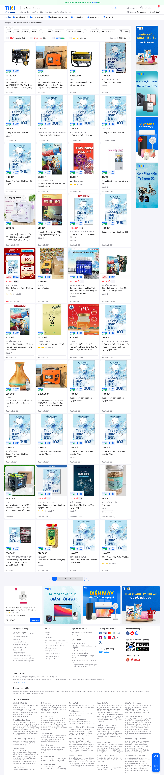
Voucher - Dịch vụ (104, 742)
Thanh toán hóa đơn (103, 745)
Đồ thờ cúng (76, 750)
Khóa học (114, 745)
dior (20, 691)
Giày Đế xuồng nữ (53, 741)
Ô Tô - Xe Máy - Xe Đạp (106, 756)
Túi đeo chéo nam (52, 767)
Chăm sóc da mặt (18, 751)
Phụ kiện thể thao (137, 722)
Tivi (130, 711)
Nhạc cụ (84, 750)
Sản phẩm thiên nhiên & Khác (24, 757)
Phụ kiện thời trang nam (81, 714)
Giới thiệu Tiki (49, 632)
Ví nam (43, 767)
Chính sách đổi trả (18, 650)
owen (47, 691)
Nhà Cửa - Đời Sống (76, 739)
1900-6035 (22, 632)
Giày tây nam (55, 747)
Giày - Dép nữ (46, 733)
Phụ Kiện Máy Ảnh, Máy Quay (134, 741)
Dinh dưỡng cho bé (23, 711)
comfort (140, 691)
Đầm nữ (48, 705)
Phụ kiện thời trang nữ (76, 713)
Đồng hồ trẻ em (90, 723)
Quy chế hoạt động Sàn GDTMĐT (82, 632)
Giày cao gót (45, 736)
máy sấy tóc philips (139, 760)
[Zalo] (136, 633)
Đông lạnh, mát (26, 726)
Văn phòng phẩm (113, 768)
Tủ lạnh (131, 707)
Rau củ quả (19, 724)
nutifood (95, 691)
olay (130, 691)
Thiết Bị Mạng (80, 733)
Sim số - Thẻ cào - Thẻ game (113, 752)
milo (73, 691)
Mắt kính (86, 713)
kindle (101, 691)
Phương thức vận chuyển (21, 644)
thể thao (68, 12)
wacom (113, 691)
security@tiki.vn (29, 660)
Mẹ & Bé (109, 712)
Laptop (87, 735)
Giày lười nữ (57, 739)
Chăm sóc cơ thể (22, 754)
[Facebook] (128, 633)
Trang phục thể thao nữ (132, 719)
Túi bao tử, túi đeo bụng (58, 769)
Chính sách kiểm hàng (20, 647)
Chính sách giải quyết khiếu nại (54, 645)
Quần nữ (54, 705)
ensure (52, 691)
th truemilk (35, 691)
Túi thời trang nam (48, 764)
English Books (108, 769)
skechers (78, 691)
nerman (107, 691)
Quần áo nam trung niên (52, 728)
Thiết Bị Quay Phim (137, 750)
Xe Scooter (114, 760)
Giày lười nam (45, 747)
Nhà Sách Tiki (102, 765)
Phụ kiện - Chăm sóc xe (105, 758)
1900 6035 (21, 682)
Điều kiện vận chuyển (51, 659)
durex (57, 691)
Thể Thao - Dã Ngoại (133, 716)
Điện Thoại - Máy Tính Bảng (24, 739)
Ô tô (108, 760)
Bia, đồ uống (20, 729)
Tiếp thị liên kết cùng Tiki (53, 653)
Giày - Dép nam (47, 745)
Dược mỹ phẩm (30, 763)
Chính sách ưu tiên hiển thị (80, 653)
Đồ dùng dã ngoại (138, 720)
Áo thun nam (45, 719)
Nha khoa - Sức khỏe (109, 750)
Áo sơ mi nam (53, 720)
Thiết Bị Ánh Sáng (138, 743)
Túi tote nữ (52, 761)
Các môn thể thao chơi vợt (137, 728)
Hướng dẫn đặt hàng (19, 642)
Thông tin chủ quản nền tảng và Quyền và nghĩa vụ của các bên (84, 665)
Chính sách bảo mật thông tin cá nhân (57, 643)
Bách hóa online (107, 714)
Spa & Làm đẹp (111, 746)
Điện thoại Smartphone (20, 741)
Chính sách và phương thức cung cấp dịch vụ (83, 656)
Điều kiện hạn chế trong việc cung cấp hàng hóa (84, 647)
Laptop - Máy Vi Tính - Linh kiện (81, 727)
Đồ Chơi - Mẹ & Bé (20, 703)
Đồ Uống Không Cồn (80, 765)
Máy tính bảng (21, 745)
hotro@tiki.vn (29, 658)
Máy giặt (131, 709)
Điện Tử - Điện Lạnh (133, 703)
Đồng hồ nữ (80, 721)
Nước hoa (20, 761)
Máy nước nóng (137, 711)
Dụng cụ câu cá (134, 726)
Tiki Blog (47, 635)
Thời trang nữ (46, 703)
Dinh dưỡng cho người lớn (24, 712)
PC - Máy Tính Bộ (78, 735)
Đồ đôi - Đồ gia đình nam (55, 724)
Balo (70, 705)
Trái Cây (15, 722)
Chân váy (55, 709)
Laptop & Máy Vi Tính (112, 716)
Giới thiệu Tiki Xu (50, 651)
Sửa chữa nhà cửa (78, 743)
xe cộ (34, 12)
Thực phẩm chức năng (23, 753)
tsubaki (41, 693)
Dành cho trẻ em (22, 731)
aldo (84, 691)
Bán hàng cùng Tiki (78, 635)
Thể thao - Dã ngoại (106, 709)
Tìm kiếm (114, 8)
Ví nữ (61, 759)
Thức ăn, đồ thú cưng (23, 733)
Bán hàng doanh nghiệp (52, 656)
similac (135, 691)
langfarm (22, 693)
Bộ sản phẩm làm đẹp (24, 762)
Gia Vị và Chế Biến (78, 761)
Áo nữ (43, 705)
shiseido (16, 693)
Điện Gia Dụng (18, 767)
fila (37, 693)
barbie (42, 691)
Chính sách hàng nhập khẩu (22, 655)
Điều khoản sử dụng (51, 648)
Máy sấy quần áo (135, 712)
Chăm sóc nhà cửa (25, 735)
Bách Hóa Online (75, 756)
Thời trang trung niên (51, 712)
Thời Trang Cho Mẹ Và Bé (21, 705)
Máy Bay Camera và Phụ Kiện (137, 751)
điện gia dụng (25, 12)
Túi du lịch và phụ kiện (80, 705)
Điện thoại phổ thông (23, 743)
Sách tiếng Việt (102, 768)
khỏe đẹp (48, 12)
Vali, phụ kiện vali (88, 707)
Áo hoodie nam (50, 722)
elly (69, 691)
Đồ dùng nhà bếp (18, 769)
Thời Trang (114, 705)
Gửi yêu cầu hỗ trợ (18, 639)
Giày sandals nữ (52, 737)
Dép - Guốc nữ (55, 736)
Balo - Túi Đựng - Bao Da (137, 746)
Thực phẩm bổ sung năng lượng (138, 732)
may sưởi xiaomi (135, 763)
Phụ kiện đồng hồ (78, 723)
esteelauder (27, 691)
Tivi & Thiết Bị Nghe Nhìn (108, 719)
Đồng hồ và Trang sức (77, 719)
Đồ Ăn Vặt (76, 763)
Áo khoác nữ (56, 707)
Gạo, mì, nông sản (23, 728)
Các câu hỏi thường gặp (20, 636)
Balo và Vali (73, 703)
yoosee (125, 691)
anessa (118, 691)
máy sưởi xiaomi (140, 765)
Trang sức (72, 721)
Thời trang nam (47, 716)
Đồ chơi (32, 705)
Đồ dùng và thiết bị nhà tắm (82, 746)
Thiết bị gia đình (30, 769)
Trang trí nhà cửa (74, 741)
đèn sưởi (135, 758)
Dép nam (51, 749)
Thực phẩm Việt (30, 724)
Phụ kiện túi (61, 761)
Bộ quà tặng (78, 767)
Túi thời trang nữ (47, 756)
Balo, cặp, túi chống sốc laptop (82, 706)
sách (62, 12)
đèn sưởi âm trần (134, 770)
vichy (33, 693)
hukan (28, 693)
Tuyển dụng (48, 637)
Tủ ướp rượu (145, 712)
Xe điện (116, 758)
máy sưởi (128, 758)
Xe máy (103, 760)
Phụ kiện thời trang (76, 711)
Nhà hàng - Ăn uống (107, 748)
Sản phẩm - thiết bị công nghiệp (110, 717)
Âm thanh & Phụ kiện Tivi (133, 705)
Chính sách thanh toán (79, 650)
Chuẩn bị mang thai (23, 716)
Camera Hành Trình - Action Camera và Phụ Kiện (137, 744)
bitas (146, 691)
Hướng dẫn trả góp (19, 652)
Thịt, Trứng (22, 722)
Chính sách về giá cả (78, 643)
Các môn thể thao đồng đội (138, 728)
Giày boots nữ (48, 739)
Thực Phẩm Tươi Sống (21, 720)
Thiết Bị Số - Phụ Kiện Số (106, 725)
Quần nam (53, 719)
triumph (89, 691)
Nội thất (78, 745)
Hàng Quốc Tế (102, 703)
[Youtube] (132, 633)
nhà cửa (56, 12)
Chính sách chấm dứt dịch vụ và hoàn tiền (84, 661)
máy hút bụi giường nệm (137, 766)
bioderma (64, 691)
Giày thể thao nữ (141, 731)
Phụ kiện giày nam (51, 751)
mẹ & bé (40, 12)
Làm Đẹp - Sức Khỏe (20, 748)
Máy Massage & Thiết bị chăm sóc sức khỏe (25, 755)
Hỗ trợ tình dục (29, 761)
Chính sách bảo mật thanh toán (55, 640)
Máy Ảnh (142, 752)
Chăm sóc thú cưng (75, 758)
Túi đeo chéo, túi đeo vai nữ (50, 759)
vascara (15, 691)
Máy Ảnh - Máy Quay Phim (135, 739)
